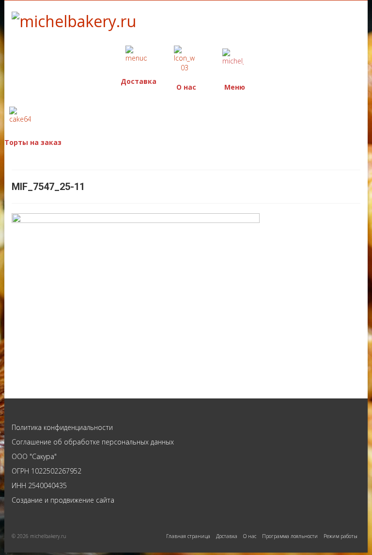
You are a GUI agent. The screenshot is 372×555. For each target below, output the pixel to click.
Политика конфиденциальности (62, 427)
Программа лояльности (290, 536)
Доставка (138, 81)
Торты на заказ (33, 142)
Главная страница (188, 536)
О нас (186, 87)
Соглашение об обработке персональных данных (93, 441)
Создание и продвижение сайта (63, 500)
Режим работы (201, 74)
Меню (234, 87)
